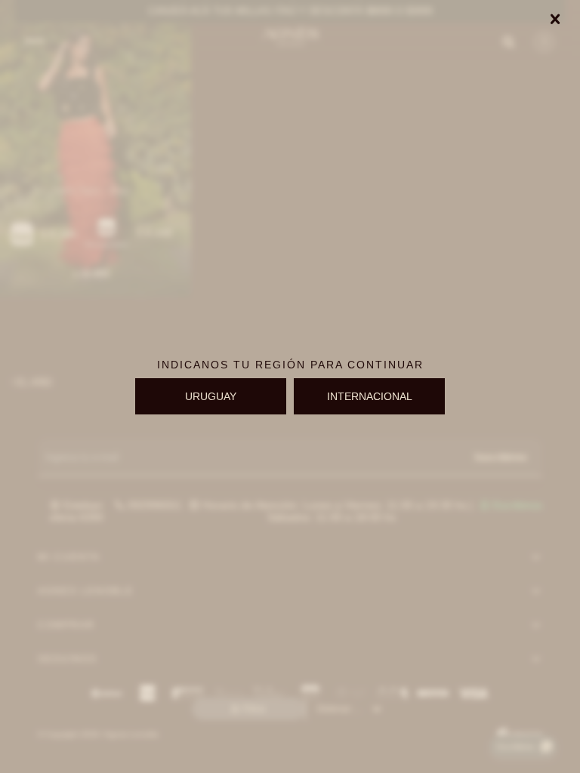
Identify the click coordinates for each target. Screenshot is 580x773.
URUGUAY (210, 396)
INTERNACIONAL (369, 396)
